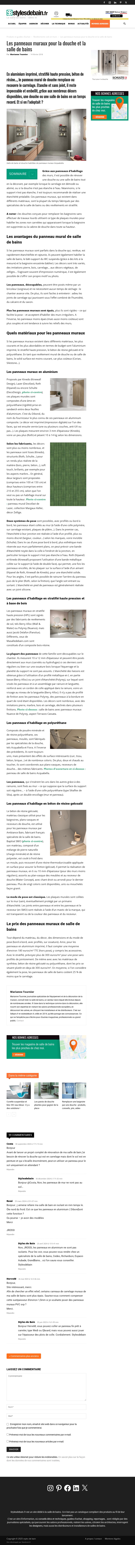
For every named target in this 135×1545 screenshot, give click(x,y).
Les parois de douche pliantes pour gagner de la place (46, 1104)
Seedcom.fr (26, 1542)
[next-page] (14, 1114)
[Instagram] (109, 2)
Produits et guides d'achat (18, 36)
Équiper (22, 23)
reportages (99, 1519)
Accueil (12, 23)
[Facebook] (104, 2)
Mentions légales (113, 1538)
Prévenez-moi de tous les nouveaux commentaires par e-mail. (40, 1434)
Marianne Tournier (19, 54)
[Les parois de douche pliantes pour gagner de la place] (46, 1090)
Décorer (45, 23)
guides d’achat (74, 1519)
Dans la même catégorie (23, 1075)
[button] (124, 23)
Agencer (33, 23)
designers (37, 1525)
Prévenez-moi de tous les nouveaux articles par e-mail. (36, 1441)
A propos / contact (93, 1538)
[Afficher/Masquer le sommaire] (32, 174)
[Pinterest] (120, 2)
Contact (20, 1021)
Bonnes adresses (100, 23)
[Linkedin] (115, 2)
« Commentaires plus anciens (24, 1356)
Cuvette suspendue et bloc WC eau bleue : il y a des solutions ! (18, 1104)
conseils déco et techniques (52, 1519)
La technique (58, 23)
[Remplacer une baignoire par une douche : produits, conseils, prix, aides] (74, 1090)
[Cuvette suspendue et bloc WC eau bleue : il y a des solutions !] (19, 1090)
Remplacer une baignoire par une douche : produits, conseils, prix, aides (74, 1104)
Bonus (71, 23)
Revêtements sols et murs (45, 36)
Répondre (10, 1169)
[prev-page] (9, 1114)
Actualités (83, 23)
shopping (88, 1519)
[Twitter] (125, 2)
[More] (74, 62)
